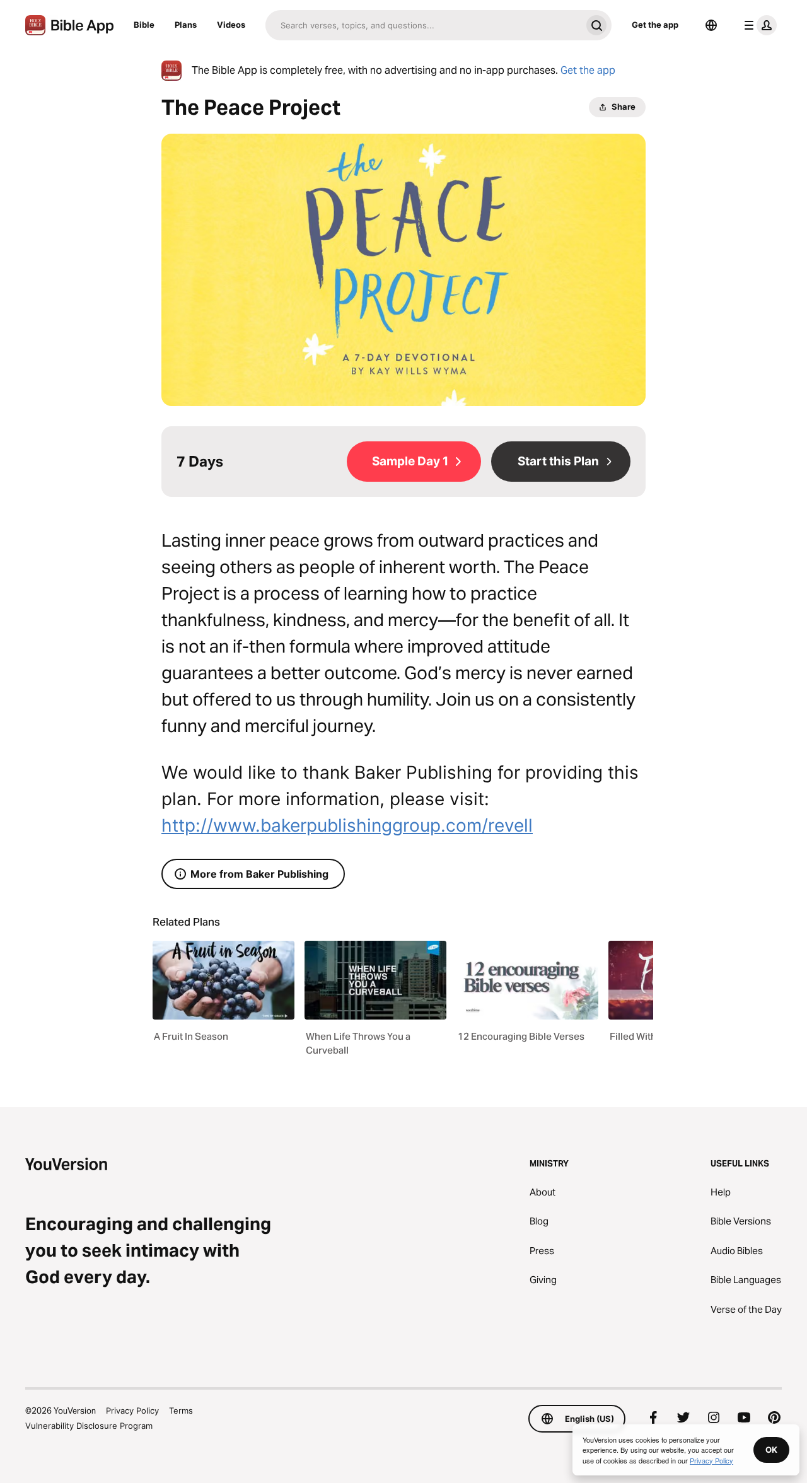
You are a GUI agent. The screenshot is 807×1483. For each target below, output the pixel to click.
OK (771, 1450)
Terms (181, 1410)
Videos (231, 25)
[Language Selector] (711, 25)
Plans (186, 25)
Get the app (655, 25)
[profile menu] (758, 25)
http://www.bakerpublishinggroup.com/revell (347, 825)
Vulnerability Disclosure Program (89, 1426)
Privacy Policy (132, 1410)
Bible (144, 25)
